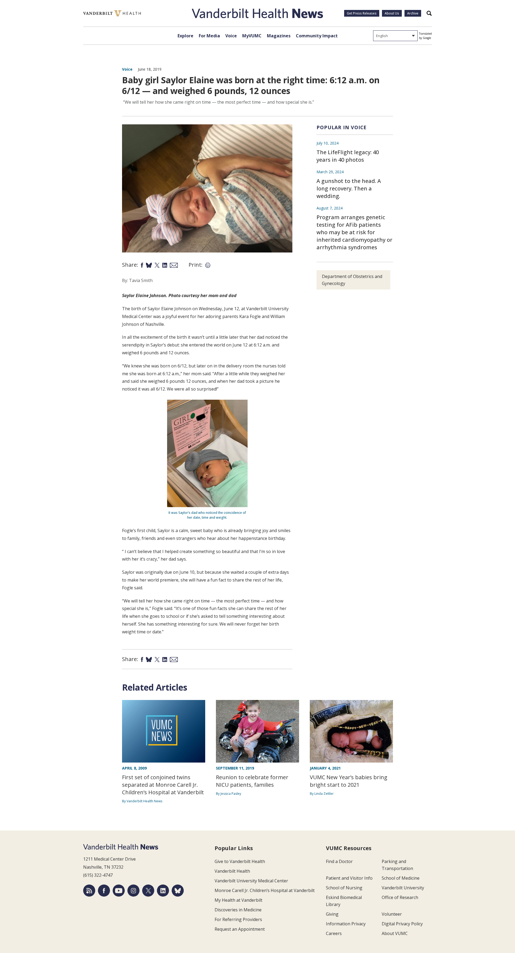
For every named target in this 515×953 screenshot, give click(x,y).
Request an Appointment (240, 929)
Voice (231, 36)
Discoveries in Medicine (238, 910)
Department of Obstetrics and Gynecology (352, 279)
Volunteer (392, 914)
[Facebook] (104, 891)
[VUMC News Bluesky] (178, 891)
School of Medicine (401, 878)
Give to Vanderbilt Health (240, 861)
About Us (392, 13)
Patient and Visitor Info (349, 878)
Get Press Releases (362, 13)
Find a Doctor (339, 861)
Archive (412, 13)
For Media (209, 36)
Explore (185, 36)
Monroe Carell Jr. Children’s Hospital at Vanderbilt (265, 890)
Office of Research (400, 897)
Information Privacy (346, 924)
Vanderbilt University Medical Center (251, 881)
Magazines (278, 36)
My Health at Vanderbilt (238, 900)
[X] (148, 891)
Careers (334, 933)
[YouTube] (119, 891)
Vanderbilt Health (232, 871)
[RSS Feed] (89, 891)
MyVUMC (252, 36)
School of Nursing (344, 888)
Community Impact (317, 36)
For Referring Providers (238, 919)
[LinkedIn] (163, 891)
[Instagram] (133, 891)
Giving (332, 914)
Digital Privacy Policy (402, 924)
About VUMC (395, 933)
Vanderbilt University (403, 888)
